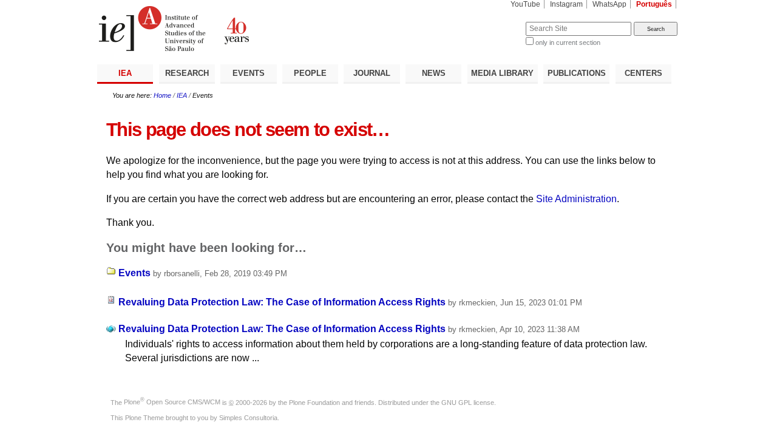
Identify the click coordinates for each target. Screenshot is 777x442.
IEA (125, 73)
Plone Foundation (314, 402)
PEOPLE (310, 73)
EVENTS (248, 73)
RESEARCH (187, 73)
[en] (242, 28)
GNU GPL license (467, 402)
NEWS (434, 73)
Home (162, 95)
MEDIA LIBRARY (502, 73)
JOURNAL (371, 73)
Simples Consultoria (248, 417)
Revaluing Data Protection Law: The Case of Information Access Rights (282, 302)
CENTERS (643, 73)
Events (134, 273)
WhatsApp (609, 4)
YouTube (525, 4)
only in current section (567, 42)
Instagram (566, 4)
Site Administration (576, 199)
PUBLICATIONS (577, 73)
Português (654, 4)
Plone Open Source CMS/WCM (172, 402)
